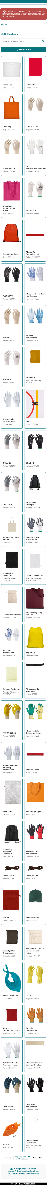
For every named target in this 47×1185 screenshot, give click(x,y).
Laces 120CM (32, 876)
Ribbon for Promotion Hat (32, 253)
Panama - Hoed (32, 770)
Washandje (7, 812)
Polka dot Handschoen (8, 651)
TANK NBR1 (8, 1107)
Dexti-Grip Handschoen (31, 1105)
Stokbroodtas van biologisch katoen (34, 1064)
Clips (28, 421)
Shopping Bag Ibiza (34, 812)
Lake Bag (7, 126)
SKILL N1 (7, 463)
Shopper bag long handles (11, 538)
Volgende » (37, 1158)
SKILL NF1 (7, 505)
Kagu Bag (30, 653)
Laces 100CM (8, 876)
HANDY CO (7, 338)
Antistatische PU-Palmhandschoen (10, 1064)
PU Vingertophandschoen (35, 167)
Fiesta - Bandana (10, 995)
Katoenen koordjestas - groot (11, 1029)
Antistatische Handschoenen (9, 420)
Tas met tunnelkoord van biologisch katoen (35, 951)
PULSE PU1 (31, 210)
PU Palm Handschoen (31, 337)
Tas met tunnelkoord (12, 615)
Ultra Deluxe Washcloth (8, 574)
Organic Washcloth (34, 575)
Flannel (6, 917)
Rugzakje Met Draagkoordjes (9, 952)
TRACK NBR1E (9, 733)
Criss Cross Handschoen (31, 1029)
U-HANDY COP (9, 168)
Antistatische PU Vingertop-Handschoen (10, 767)
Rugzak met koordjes (31, 504)
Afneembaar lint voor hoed (33, 690)
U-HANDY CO (32, 126)
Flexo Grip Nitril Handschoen (33, 538)
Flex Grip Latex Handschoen (33, 852)
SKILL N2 (30, 463)
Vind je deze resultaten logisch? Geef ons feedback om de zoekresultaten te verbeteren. (23, 1171)
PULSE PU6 (8, 296)
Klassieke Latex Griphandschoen (33, 732)
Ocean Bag (7, 85)
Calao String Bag (10, 254)
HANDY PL (7, 379)
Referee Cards (32, 85)
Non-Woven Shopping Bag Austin (9, 208)
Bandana (7, 1144)
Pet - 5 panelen (32, 917)
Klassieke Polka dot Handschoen (35, 295)
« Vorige (8, 1158)
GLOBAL (30, 995)
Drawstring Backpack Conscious (7, 851)
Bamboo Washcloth (11, 689)
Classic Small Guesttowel (32, 1141)
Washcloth (30, 378)
